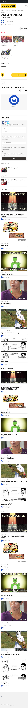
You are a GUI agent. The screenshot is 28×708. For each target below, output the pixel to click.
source (3, 32)
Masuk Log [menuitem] (3, 1)
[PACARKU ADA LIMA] (14, 261)
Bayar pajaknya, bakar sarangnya (11, 333)
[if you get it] (14, 232)
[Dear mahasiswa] (14, 290)
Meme (3, 12)
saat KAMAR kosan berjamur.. (16, 180)
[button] (26, 5)
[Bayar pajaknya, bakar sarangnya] (14, 319)
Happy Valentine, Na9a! (6, 42)
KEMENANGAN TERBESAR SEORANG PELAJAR (12, 215)
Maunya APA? (5, 361)
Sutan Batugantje (13, 168)
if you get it (4, 245)
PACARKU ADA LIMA (7, 274)
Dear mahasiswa (6, 303)
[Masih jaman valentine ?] (6, 52)
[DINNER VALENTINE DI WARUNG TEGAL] (18, 39)
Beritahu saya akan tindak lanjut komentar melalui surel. (13, 148)
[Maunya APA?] (14, 348)
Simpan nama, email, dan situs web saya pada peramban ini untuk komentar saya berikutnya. (13, 137)
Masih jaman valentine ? (6, 56)
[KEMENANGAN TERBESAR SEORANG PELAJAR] (14, 202)
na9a (3, 83)
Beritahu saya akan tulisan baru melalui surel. (13, 154)
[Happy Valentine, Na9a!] (6, 39)
